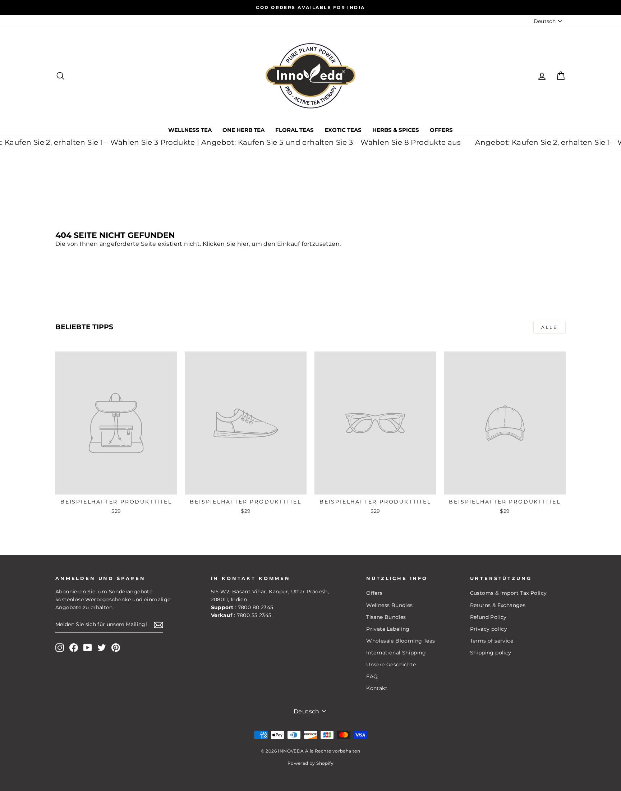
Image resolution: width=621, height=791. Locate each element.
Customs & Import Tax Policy (508, 593)
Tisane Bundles (386, 617)
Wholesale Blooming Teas (400, 641)
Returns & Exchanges (498, 605)
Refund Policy (488, 617)
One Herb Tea (243, 130)
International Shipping (396, 653)
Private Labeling (387, 629)
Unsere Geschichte (391, 664)
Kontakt (376, 688)
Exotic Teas (343, 130)
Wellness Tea (190, 130)
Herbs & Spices (395, 130)
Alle (549, 327)
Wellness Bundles (389, 605)
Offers (441, 130)
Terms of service (491, 641)
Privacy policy (488, 629)
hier (243, 243)
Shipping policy (490, 653)
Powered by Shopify (311, 763)
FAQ (372, 676)
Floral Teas (294, 130)
